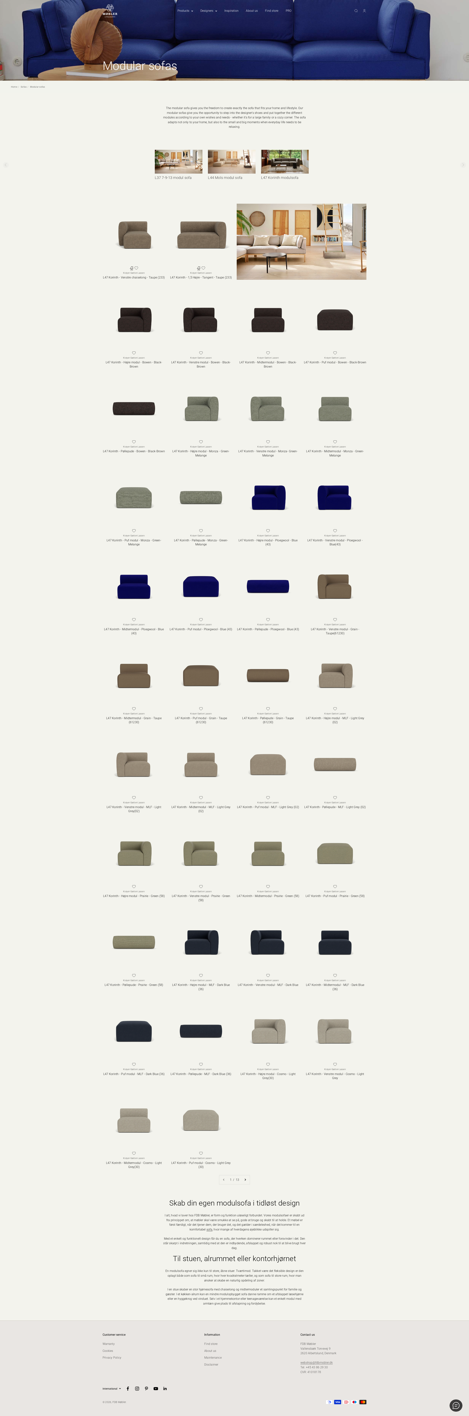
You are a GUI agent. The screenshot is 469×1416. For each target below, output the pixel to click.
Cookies (108, 1351)
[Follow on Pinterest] (146, 1388)
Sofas (24, 87)
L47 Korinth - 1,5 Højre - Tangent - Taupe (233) (201, 277)
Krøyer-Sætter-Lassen (134, 273)
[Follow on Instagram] (137, 1388)
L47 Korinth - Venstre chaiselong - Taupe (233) (134, 277)
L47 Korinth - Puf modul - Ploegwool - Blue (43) (201, 629)
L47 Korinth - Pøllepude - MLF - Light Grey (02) (335, 807)
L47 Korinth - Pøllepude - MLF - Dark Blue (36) (201, 1074)
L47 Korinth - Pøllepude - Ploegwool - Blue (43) (268, 629)
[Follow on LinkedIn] (165, 1388)
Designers (206, 10)
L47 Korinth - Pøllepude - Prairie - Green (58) (134, 985)
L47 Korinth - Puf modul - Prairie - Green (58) (335, 896)
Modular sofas (37, 87)
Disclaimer (211, 1364)
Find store (271, 10)
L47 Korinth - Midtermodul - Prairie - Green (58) (268, 896)
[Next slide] (463, 165)
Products (183, 10)
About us (252, 10)
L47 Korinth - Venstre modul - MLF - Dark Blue (268, 985)
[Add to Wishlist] (136, 268)
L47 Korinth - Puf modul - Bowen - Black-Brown (335, 362)
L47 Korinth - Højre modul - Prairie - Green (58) (134, 896)
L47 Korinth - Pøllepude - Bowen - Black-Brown (134, 451)
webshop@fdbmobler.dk (316, 1362)
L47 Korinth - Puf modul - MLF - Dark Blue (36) (134, 1074)
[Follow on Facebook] (127, 1388)
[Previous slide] (6, 165)
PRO (289, 10)
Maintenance (213, 1357)
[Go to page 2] (245, 1179)
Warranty (109, 1344)
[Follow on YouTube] (155, 1388)
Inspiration (231, 10)
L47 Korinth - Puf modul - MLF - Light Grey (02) (268, 807)
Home (14, 87)
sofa (209, 1229)
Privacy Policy (112, 1357)
